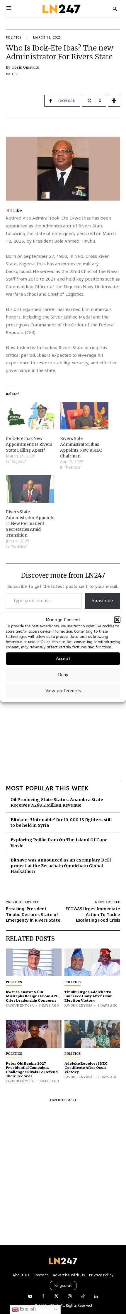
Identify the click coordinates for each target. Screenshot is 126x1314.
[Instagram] (69, 1297)
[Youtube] (30, 1297)
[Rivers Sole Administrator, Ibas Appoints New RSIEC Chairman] (84, 415)
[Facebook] (43, 1297)
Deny (63, 674)
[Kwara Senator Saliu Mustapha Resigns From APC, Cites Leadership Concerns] (34, 962)
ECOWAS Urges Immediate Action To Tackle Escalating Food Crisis (93, 914)
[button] (117, 620)
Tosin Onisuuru (25, 67)
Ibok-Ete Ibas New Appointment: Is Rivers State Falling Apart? (29, 444)
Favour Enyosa (20, 1005)
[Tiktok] (83, 1297)
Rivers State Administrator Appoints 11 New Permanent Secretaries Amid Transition (30, 523)
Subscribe (102, 600)
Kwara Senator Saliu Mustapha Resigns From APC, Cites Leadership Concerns (33, 996)
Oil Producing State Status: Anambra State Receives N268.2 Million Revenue (57, 802)
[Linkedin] (96, 1297)
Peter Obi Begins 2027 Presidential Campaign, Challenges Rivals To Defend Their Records (32, 1069)
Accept (63, 658)
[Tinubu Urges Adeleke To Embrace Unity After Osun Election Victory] (92, 962)
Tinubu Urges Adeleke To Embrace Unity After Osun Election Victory (88, 996)
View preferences (63, 690)
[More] (114, 101)
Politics (13, 37)
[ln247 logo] (61, 8)
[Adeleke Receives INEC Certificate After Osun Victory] (92, 1034)
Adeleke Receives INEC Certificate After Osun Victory (86, 1067)
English (27, 1308)
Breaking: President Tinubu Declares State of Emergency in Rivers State (33, 914)
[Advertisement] (63, 710)
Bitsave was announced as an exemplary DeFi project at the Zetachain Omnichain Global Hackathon (61, 865)
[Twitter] (56, 1297)
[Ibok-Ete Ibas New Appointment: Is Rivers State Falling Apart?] (30, 415)
